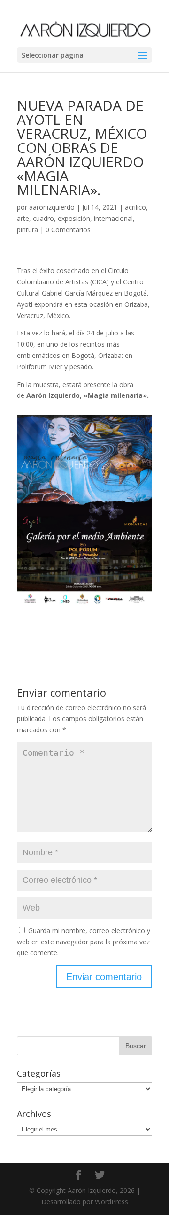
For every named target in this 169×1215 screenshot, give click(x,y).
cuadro (43, 218)
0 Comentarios (68, 229)
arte (23, 218)
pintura (27, 229)
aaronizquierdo (52, 207)
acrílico (135, 207)
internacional (113, 218)
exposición (74, 218)
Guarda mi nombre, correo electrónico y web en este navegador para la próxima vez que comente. (83, 941)
